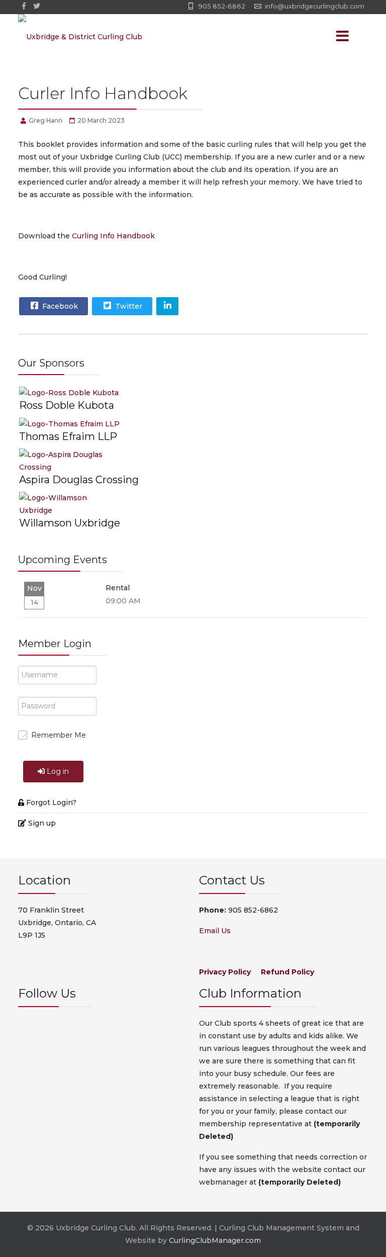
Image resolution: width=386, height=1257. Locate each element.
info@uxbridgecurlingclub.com (314, 6)
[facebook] (24, 6)
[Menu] (329, 36)
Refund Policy (287, 971)
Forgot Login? (51, 802)
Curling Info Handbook (113, 235)
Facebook (59, 306)
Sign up (42, 823)
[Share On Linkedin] (167, 306)
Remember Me (58, 735)
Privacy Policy (225, 971)
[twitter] (36, 6)
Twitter (127, 306)
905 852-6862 (221, 6)
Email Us (215, 930)
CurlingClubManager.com (215, 1240)
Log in (58, 771)
